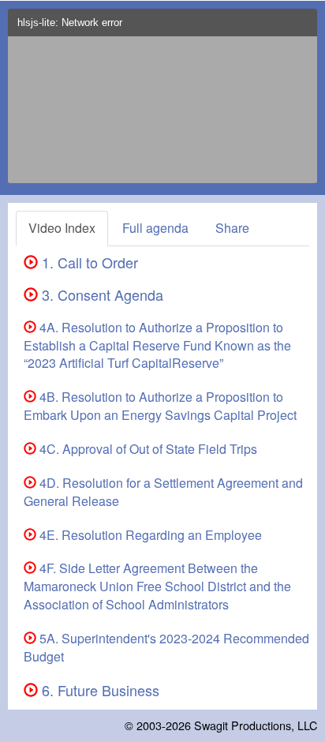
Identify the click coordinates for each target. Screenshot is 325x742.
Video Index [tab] (61, 228)
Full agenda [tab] (155, 228)
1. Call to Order (88, 262)
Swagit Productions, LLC (255, 725)
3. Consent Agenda (100, 294)
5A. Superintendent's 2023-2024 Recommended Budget (166, 647)
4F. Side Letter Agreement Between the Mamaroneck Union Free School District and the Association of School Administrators (157, 586)
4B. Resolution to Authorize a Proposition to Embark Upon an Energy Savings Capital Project (160, 406)
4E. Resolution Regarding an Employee (149, 535)
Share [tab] (232, 228)
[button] (301, 27)
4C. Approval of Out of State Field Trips (146, 449)
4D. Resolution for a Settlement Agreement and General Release (163, 492)
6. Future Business (98, 690)
